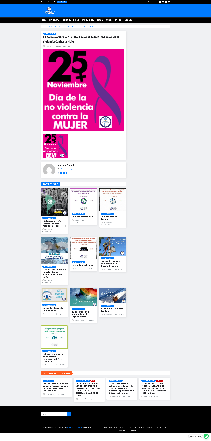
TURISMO (109, 20)
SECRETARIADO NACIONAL (71, 20)
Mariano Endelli (50, 46)
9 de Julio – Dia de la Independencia (52, 309)
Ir (69, 414)
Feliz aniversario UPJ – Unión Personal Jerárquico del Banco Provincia (53, 358)
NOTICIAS (100, 20)
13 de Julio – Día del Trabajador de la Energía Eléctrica (110, 263)
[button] (206, 436)
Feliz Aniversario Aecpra (109, 217)
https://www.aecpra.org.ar (69, 169)
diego (145, 396)
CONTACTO (128, 20)
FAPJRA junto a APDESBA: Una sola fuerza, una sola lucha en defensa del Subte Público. (55, 387)
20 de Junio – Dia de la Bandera (112, 309)
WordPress (70, 428)
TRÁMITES (118, 20)
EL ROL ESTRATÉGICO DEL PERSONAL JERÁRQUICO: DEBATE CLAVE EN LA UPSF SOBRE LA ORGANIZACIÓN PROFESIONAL (154, 388)
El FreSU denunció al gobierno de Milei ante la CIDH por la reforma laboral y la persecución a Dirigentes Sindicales (121, 388)
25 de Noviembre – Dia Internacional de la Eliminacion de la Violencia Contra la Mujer (72, 27)
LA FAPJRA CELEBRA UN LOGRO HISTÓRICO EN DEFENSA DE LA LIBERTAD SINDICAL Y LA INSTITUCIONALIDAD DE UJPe (88, 389)
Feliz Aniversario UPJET (83, 217)
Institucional (54, 20)
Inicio (44, 20)
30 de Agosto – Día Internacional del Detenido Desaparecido (54, 223)
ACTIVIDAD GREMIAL (88, 20)
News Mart (79, 428)
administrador (50, 394)
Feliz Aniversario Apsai (83, 265)
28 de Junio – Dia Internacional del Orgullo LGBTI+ (80, 314)
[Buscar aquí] (169, 20)
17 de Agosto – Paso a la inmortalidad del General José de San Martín (54, 273)
